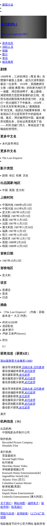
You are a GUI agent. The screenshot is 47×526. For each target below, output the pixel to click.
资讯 (5, 58)
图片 (5, 54)
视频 (5, 50)
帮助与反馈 (7, 513)
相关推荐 (7, 61)
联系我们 (16, 506)
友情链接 (22, 513)
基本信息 (7, 43)
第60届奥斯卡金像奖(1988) (16, 360)
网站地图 (19, 503)
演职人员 (7, 46)
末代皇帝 (29, 371)
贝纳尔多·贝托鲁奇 (32, 367)
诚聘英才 (33, 503)
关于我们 (5, 503)
